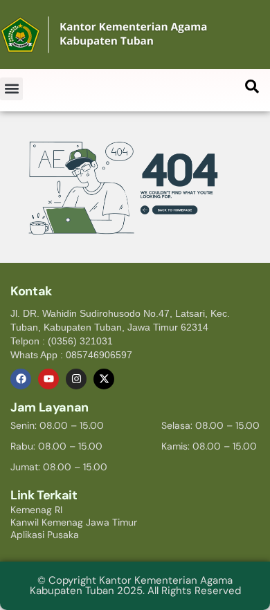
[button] (11, 88)
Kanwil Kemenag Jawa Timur (73, 522)
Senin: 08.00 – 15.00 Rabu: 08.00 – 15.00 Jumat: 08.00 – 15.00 (58, 446)
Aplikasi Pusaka (44, 534)
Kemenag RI (36, 509)
